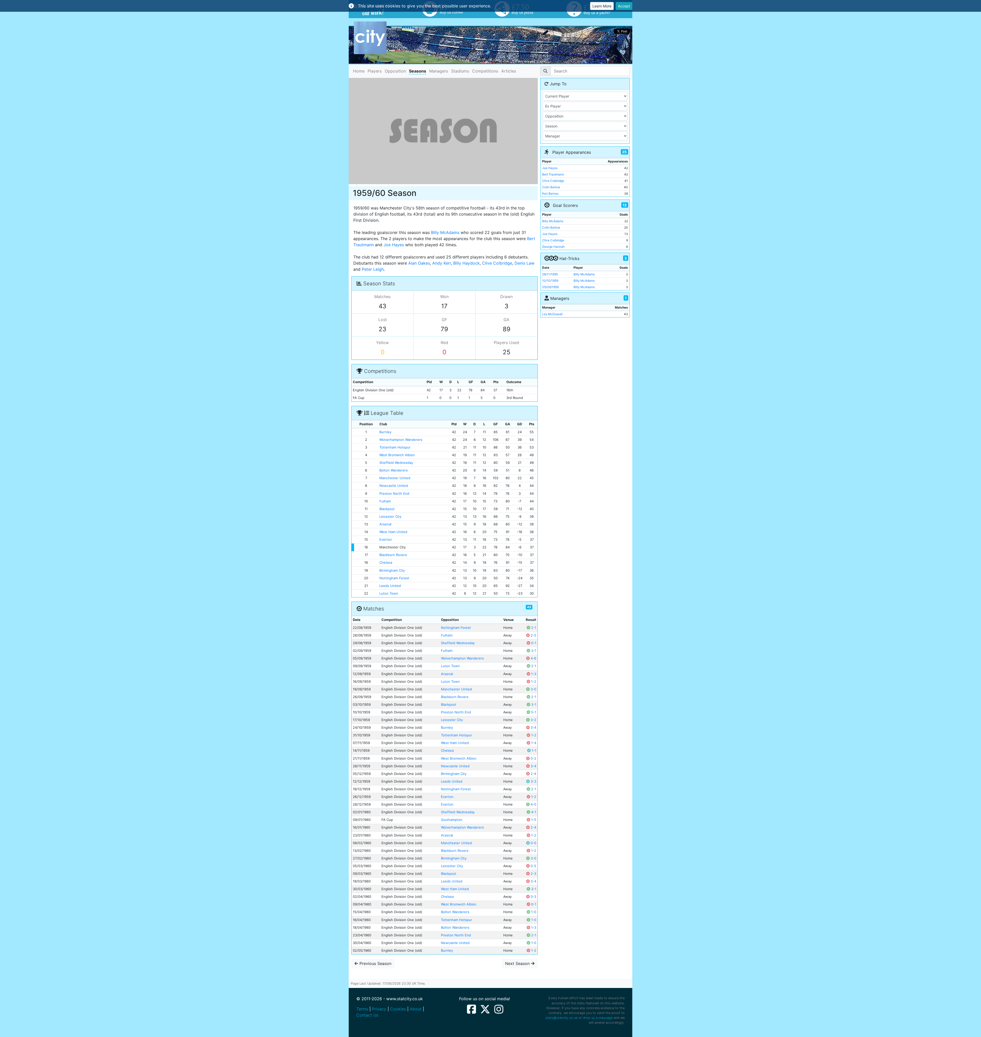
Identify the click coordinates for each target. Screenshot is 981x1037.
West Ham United (393, 532)
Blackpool (386, 509)
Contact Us (367, 1015)
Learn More (601, 6)
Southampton (451, 820)
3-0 (533, 689)
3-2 (533, 720)
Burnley (385, 432)
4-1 (533, 812)
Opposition (395, 71)
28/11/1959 (550, 274)
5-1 (533, 712)
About (416, 1008)
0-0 (533, 843)
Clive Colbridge (497, 263)
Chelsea (385, 562)
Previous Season (374, 963)
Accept (624, 6)
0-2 (533, 758)
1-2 (533, 681)
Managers (438, 71)
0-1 (533, 643)
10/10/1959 (550, 280)
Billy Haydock (466, 263)
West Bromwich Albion (397, 455)
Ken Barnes (550, 193)
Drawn (506, 296)
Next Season (518, 963)
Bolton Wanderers (393, 470)
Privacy (379, 1008)
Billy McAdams (445, 232)
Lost (382, 319)
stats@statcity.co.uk (561, 1018)
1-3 (533, 674)
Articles (508, 71)
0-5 (533, 866)
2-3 (533, 873)
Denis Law (524, 263)
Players (375, 71)
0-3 (533, 896)
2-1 (533, 628)
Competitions (485, 71)
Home (359, 71)
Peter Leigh (373, 269)
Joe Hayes (393, 244)
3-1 (533, 651)
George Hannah (553, 247)
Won (444, 296)
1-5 (533, 820)
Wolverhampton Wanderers (400, 440)
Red (444, 342)
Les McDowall (552, 314)
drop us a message (598, 1018)
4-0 (533, 804)
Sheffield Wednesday (396, 463)
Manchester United (394, 478)
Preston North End (394, 493)
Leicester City (390, 516)
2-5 (533, 635)
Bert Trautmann (553, 174)
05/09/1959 (550, 287)
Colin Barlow (551, 187)
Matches (382, 296)
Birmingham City (392, 570)
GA (506, 319)
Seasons (417, 71)
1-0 (533, 912)
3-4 (533, 727)
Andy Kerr (441, 263)
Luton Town (388, 593)
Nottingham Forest (394, 578)
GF (444, 319)
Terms (362, 1008)
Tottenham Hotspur (395, 447)
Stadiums (460, 71)
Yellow (382, 342)
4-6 (533, 658)
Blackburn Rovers (393, 555)
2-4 (533, 774)
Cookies (398, 1008)
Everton (385, 539)
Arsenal (385, 524)
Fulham (385, 501)
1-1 (533, 750)
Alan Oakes (419, 263)
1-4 (533, 743)
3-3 (533, 781)
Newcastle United (393, 486)
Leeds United (390, 586)
